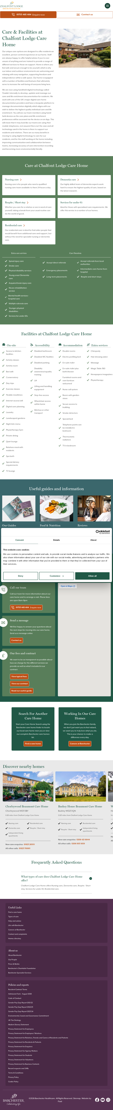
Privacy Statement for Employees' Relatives (25, 1033)
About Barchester (15, 955)
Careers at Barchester (80, 744)
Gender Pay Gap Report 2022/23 (20, 1007)
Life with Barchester (15, 925)
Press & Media (13, 964)
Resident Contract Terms (17, 989)
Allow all (92, 576)
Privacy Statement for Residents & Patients (24, 1042)
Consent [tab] (19, 540)
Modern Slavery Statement (18, 1025)
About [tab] (93, 540)
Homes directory (14, 938)
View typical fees (19, 676)
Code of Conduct (14, 998)
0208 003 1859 (78, 844)
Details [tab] (56, 540)
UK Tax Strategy (14, 1020)
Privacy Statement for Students (20, 1055)
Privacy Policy (13, 1077)
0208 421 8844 (83, 840)
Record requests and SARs (18, 1068)
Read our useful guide (21, 691)
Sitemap (77, 1098)
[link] (28, 812)
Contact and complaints (17, 934)
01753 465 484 (24, 14)
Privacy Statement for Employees (21, 1029)
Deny (20, 576)
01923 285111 (29, 844)
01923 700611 (24, 848)
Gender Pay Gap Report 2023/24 (20, 1011)
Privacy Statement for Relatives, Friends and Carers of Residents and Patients (38, 1038)
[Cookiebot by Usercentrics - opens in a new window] (98, 532)
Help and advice (14, 921)
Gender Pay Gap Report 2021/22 (20, 1003)
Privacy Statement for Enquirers (20, 1046)
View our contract (19, 684)
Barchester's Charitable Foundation (22, 968)
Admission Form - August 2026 (20, 994)
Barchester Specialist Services (19, 973)
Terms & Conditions (15, 1073)
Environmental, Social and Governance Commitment (28, 1016)
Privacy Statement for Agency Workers (23, 1051)
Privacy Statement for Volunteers (20, 1060)
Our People (12, 960)
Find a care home (33, 744)
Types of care (13, 917)
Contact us (87, 14)
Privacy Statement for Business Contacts (23, 1064)
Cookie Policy (13, 1082)
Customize (55, 576)
